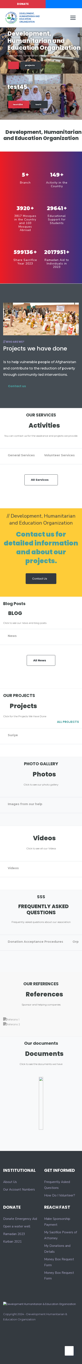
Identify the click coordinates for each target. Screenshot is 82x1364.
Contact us (16, 386)
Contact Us (40, 579)
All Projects (68, 722)
